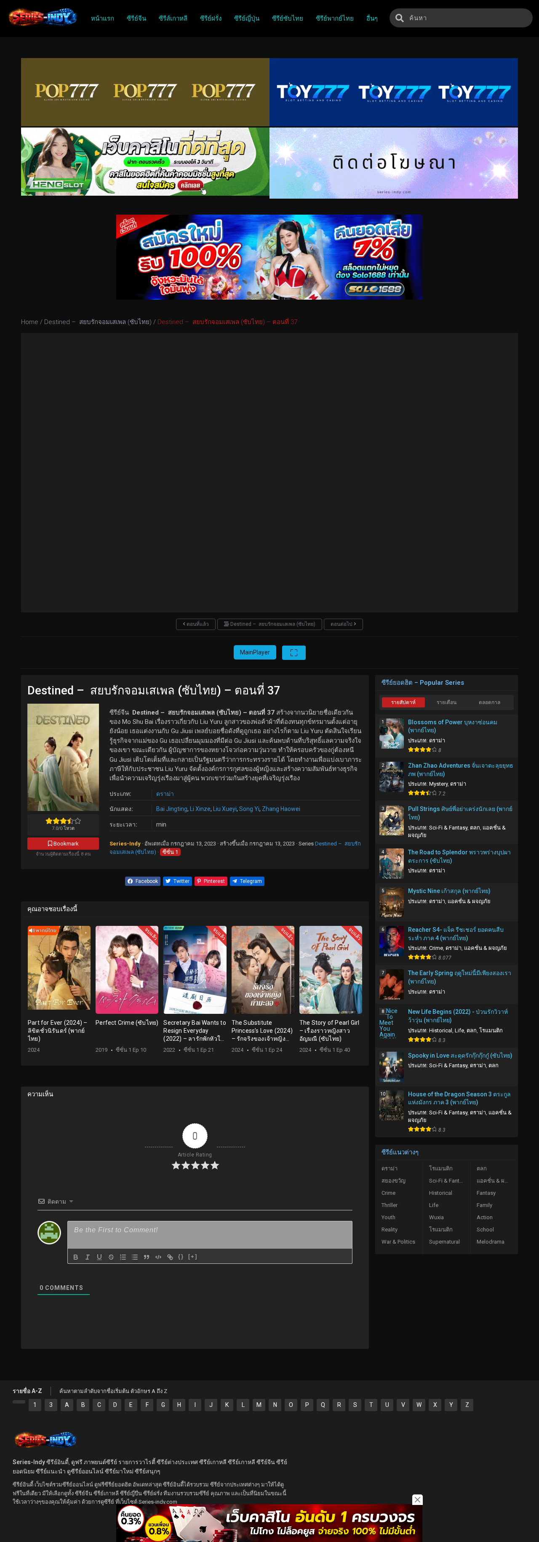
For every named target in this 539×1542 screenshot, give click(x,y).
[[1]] (19, 1402)
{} (181, 1256)
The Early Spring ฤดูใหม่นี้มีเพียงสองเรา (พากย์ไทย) (459, 977)
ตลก (475, 827)
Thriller (390, 1205)
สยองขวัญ (394, 1181)
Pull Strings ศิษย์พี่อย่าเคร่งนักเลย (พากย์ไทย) (460, 813)
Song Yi (249, 809)
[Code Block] (158, 1257)
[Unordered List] (135, 1257)
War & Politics (398, 1242)
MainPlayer (255, 652)
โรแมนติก (491, 1030)
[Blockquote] (146, 1257)
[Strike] (111, 1257)
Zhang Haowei (281, 809)
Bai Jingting (171, 809)
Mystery (438, 784)
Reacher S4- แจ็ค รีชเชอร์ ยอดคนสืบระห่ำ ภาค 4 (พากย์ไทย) (456, 933)
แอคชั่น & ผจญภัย (469, 901)
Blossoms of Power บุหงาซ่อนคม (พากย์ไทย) (452, 726)
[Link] (170, 1257)
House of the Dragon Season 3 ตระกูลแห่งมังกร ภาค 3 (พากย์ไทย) (459, 1098)
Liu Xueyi (225, 809)
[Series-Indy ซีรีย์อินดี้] (42, 26)
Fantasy (486, 1193)
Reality (390, 1229)
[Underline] (99, 1257)
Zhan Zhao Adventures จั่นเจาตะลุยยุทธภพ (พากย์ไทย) (460, 769)
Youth (388, 1217)
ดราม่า (165, 793)
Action (485, 1217)
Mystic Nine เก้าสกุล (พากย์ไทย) (449, 891)
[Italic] (87, 1257)
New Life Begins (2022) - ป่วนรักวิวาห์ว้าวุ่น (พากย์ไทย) (458, 1016)
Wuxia (436, 1217)
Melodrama (490, 1242)
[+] (192, 1256)
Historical (440, 1030)
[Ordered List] (123, 1257)
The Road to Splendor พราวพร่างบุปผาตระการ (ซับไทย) (459, 856)
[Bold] (76, 1257)
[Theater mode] (294, 653)
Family (484, 1205)
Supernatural (444, 1242)
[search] (399, 17)
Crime (436, 948)
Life (459, 1030)
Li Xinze (200, 809)
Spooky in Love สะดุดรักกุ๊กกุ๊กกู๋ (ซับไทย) (460, 1055)
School (485, 1229)
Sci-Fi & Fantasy (448, 827)
